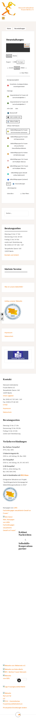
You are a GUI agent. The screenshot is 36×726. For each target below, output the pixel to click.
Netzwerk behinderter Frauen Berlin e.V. (26, 9)
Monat (9, 56)
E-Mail (5, 405)
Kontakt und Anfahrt (12, 255)
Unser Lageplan (8, 396)
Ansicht (27, 46)
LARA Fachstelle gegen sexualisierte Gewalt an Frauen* (17, 510)
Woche (15, 56)
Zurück (11, 68)
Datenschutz (9, 336)
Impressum (8, 333)
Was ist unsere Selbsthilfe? (14, 287)
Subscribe (10, 193)
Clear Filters (24, 73)
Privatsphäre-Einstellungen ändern (15, 708)
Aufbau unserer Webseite (13, 301)
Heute (17, 68)
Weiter (23, 68)
